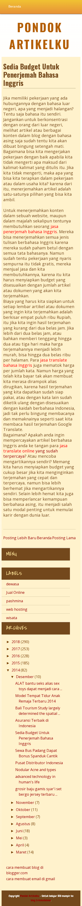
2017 (16, 648)
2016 (16, 655)
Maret (21, 852)
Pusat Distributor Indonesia (39, 762)
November (25, 802)
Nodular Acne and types (35, 769)
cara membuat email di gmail (30, 878)
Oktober (23, 809)
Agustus (23, 823)
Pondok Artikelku (39, 35)
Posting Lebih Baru (19, 537)
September (26, 816)
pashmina (14, 600)
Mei (19, 837)
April (20, 845)
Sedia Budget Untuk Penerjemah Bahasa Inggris (34, 738)
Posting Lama (64, 537)
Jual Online (15, 592)
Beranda (14, 6)
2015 (16, 663)
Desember (25, 676)
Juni (19, 830)
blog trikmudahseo (41, 900)
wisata (11, 617)
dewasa (12, 583)
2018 (16, 641)
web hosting (16, 609)
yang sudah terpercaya (35, 451)
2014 (16, 670)
